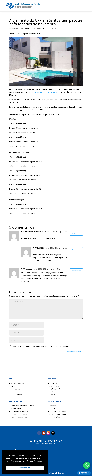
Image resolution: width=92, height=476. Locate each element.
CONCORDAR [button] (24, 468)
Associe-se (85, 473)
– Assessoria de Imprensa (58, 414)
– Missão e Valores (16, 383)
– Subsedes (13, 392)
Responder (76, 233)
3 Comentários (50, 28)
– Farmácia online (16, 408)
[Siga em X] (53, 433)
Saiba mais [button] (38, 461)
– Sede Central (14, 389)
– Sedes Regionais (16, 395)
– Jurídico (51, 392)
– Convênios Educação (18, 417)
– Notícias (52, 406)
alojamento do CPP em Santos (46, 92)
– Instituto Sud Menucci (18, 414)
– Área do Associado (56, 386)
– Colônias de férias (55, 389)
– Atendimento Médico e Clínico (21, 406)
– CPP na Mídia (54, 417)
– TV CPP (51, 408)
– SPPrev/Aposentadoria (18, 411)
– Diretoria (13, 386)
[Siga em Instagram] (48, 433)
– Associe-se (53, 383)
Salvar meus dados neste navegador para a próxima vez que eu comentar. (41, 346)
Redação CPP (17, 28)
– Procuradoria (54, 395)
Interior (40, 28)
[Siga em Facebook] (39, 433)
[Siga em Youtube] (44, 433)
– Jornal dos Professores (57, 411)
